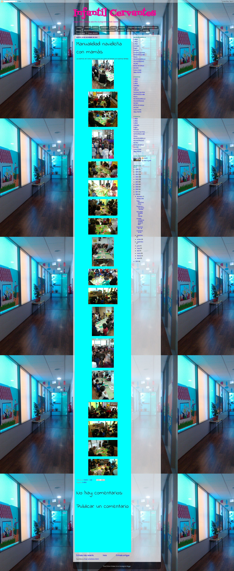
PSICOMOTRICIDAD (108, 30)
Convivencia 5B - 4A (140, 227)
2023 (137, 177)
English (113, 27)
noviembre (140, 235)
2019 (136, 187)
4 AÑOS (87, 27)
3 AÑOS (79, 27)
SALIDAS (145, 30)
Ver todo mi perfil (146, 161)
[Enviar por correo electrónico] (97, 480)
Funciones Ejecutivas (134, 27)
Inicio (105, 555)
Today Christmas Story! (140, 202)
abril (138, 251)
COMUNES (104, 27)
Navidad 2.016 (140, 199)
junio (138, 246)
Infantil (145, 158)
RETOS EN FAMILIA (133, 30)
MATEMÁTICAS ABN (150, 27)
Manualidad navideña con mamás (140, 214)
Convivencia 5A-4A (140, 231)
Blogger (129, 566)
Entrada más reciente (85, 555)
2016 (136, 194)
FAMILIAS (122, 27)
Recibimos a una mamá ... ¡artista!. (140, 208)
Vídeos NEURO (93, 33)
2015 (136, 261)
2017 (136, 192)
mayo (138, 248)
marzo (139, 253)
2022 (137, 179)
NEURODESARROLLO (91, 30)
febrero (139, 256)
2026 (137, 169)
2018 (136, 189)
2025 (137, 172)
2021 (136, 182)
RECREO (121, 30)
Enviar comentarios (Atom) (91, 559)
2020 (137, 184)
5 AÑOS (95, 27)
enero (138, 258)
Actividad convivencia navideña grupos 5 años (140, 222)
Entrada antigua (122, 555)
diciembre (140, 197)
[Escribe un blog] (99, 480)
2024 (137, 175)
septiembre (140, 242)
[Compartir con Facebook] (102, 480)
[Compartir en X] (100, 480)
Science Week (80, 33)
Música (78, 30)
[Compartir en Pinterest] (104, 480)
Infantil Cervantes (114, 13)
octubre (139, 239)
